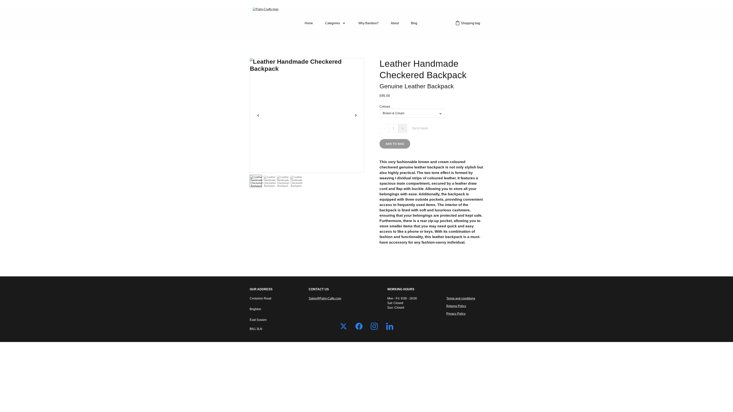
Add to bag (395, 143)
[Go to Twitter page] (345, 326)
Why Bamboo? (368, 23)
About (395, 23)
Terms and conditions (460, 298)
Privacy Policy (456, 313)
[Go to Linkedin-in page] (389, 326)
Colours (384, 106)
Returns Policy (456, 306)
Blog (414, 23)
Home (309, 23)
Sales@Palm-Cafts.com (325, 298)
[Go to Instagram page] (376, 326)
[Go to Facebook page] (360, 326)
